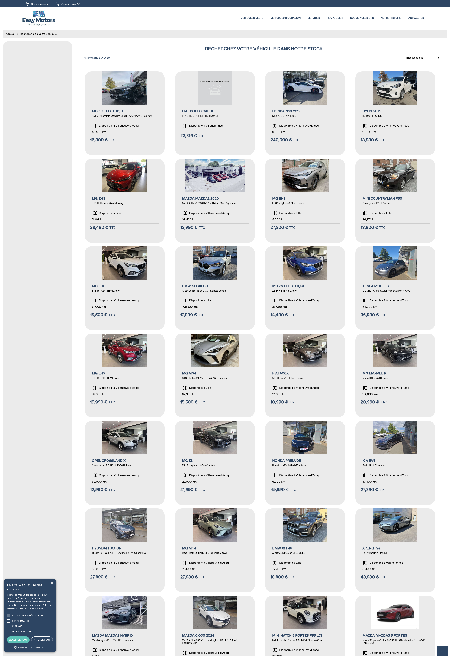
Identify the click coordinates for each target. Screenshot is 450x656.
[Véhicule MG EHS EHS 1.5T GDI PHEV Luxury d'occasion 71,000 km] (125, 288)
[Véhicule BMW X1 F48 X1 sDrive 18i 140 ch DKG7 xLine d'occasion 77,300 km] (305, 550)
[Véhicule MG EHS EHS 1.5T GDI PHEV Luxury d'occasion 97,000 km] (125, 375)
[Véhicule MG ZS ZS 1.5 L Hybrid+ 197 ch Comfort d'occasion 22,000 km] (215, 463)
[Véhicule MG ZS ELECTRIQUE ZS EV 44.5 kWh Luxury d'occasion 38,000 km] (305, 288)
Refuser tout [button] (42, 639)
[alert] (30, 615)
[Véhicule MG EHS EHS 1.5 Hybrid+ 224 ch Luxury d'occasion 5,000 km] (305, 201)
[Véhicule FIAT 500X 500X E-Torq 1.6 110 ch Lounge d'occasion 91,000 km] (305, 375)
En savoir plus (36, 608)
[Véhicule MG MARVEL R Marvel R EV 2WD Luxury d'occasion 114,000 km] (395, 375)
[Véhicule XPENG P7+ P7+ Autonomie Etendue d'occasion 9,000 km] (395, 550)
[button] (252, 18)
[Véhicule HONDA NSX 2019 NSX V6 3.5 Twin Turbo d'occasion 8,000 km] (305, 113)
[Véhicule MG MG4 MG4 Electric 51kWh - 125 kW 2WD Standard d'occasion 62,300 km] (215, 375)
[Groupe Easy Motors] (38, 18)
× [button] (51, 583)
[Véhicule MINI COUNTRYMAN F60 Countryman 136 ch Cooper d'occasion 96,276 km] (395, 201)
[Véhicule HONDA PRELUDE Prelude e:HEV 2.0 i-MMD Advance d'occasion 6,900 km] (305, 463)
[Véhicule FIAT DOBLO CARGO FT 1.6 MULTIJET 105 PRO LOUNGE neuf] (215, 113)
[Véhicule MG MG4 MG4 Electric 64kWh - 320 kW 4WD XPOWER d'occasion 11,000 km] (215, 550)
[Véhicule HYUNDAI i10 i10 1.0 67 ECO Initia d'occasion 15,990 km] (395, 113)
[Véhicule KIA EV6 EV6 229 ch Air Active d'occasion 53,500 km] (395, 463)
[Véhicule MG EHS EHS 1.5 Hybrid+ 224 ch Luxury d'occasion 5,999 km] (125, 201)
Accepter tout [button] (18, 639)
